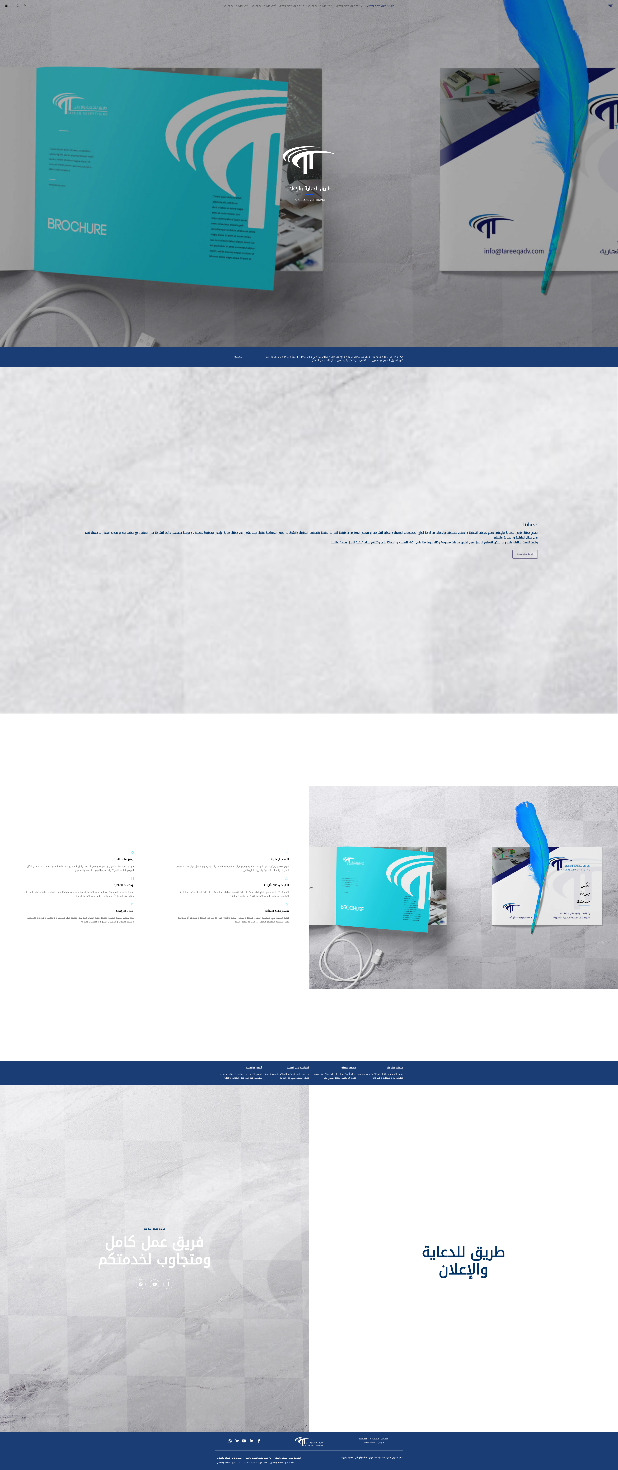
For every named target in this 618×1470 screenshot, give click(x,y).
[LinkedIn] (252, 1440)
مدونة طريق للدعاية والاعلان (282, 1463)
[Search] (19, 5)
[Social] (27, 5)
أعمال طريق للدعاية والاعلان (255, 1463)
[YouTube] (154, 1284)
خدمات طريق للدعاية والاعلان (229, 1458)
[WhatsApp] (141, 1284)
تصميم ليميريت (347, 1457)
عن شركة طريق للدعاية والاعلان (258, 1458)
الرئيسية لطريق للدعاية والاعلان (287, 1458)
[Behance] (237, 1440)
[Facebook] (168, 1284)
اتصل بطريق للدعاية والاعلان (229, 1463)
